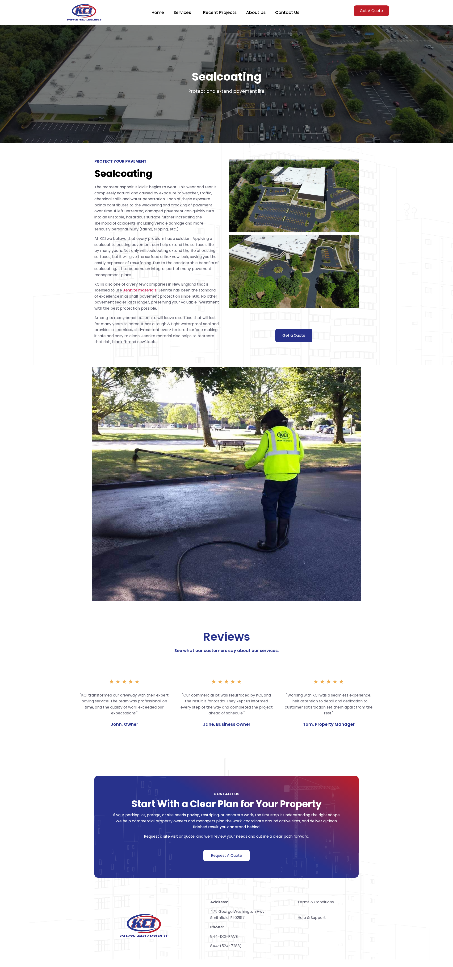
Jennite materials (140, 290)
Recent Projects (220, 12)
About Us (256, 12)
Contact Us (287, 12)
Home (157, 12)
